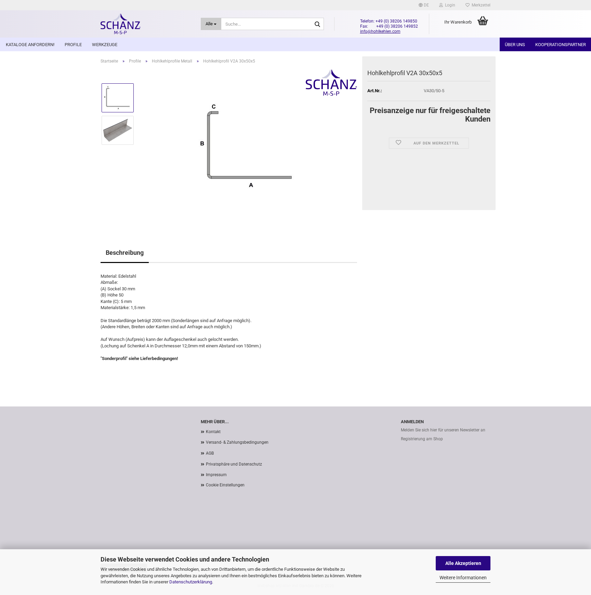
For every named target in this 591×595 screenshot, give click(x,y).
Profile (73, 44)
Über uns (515, 44)
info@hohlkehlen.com (380, 31)
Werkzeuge (104, 44)
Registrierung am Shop (422, 439)
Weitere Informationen (463, 577)
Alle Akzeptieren (463, 563)
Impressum (216, 474)
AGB (210, 453)
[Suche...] (317, 24)
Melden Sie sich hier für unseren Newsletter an (443, 430)
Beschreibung (125, 252)
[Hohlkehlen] (146, 24)
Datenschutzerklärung (190, 581)
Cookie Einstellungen (225, 485)
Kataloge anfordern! (30, 44)
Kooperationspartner (560, 44)
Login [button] (449, 5)
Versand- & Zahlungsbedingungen (237, 442)
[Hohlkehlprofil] (249, 146)
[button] (423, 5)
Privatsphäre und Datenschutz (234, 464)
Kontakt (213, 431)
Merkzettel (480, 5)
